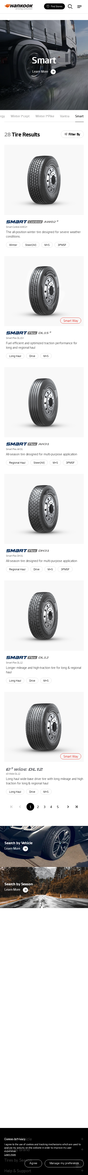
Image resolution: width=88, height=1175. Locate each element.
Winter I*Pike (44, 116)
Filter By (74, 134)
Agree (33, 1163)
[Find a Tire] (70, 6)
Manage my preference (64, 1163)
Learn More (40, 71)
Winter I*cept (20, 116)
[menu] (79, 6)
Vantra (64, 116)
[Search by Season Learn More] (44, 868)
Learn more (10, 1154)
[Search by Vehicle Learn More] (44, 827)
